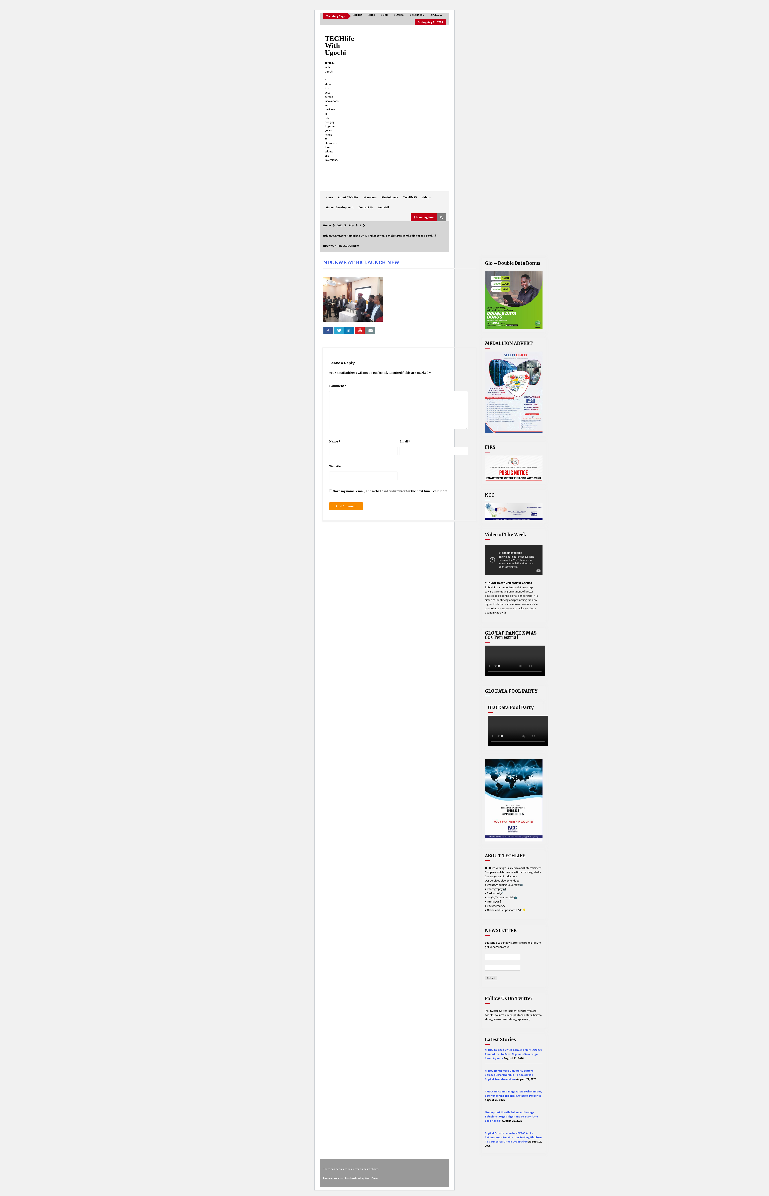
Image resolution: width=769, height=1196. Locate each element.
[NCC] (514, 511)
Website (335, 466)
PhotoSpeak (389, 197)
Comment (337, 386)
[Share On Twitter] (339, 330)
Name (334, 441)
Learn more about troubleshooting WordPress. (351, 1178)
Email (405, 441)
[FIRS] (514, 468)
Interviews (370, 197)
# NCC (371, 14)
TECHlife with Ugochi (339, 45)
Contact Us (365, 207)
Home (329, 197)
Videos (426, 197)
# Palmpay (436, 14)
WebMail (383, 207)
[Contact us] (370, 330)
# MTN (384, 14)
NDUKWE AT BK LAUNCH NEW (361, 262)
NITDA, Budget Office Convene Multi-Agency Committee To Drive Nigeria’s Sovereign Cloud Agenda (513, 1054)
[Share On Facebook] (328, 330)
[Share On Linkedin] (349, 330)
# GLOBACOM (417, 14)
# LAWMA (399, 14)
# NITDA (357, 14)
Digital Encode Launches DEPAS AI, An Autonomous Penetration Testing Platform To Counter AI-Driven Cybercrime (514, 1137)
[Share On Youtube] (360, 330)
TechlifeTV (410, 197)
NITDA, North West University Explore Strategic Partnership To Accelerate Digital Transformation (509, 1075)
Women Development (340, 207)
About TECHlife (348, 197)
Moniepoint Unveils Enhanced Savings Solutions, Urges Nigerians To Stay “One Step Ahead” (511, 1116)
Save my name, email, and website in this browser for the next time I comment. (390, 491)
